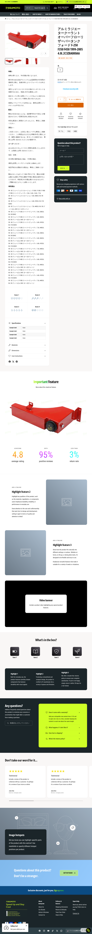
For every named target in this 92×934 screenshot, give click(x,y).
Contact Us (42, 915)
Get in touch (68, 873)
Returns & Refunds (61, 910)
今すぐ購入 (71, 105)
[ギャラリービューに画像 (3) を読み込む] (27, 61)
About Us (41, 907)
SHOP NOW (24, 1)
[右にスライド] (45, 53)
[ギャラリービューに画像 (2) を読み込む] (18, 61)
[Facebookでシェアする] (9, 361)
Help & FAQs (59, 915)
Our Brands (42, 910)
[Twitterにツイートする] (13, 361)
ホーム (8, 19)
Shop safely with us (64, 198)
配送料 (59, 82)
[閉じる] (26, 926)
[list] (46, 455)
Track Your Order (60, 912)
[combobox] (42, 8)
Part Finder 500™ (49, 2)
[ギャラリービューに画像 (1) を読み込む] (9, 61)
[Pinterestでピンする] (16, 361)
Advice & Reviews (44, 912)
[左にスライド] (41, 53)
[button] (26, 14)
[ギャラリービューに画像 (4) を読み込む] (36, 61)
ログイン (60, 2)
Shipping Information (62, 907)
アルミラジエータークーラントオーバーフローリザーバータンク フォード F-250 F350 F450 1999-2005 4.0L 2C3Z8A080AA (45, 19)
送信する (62, 168)
